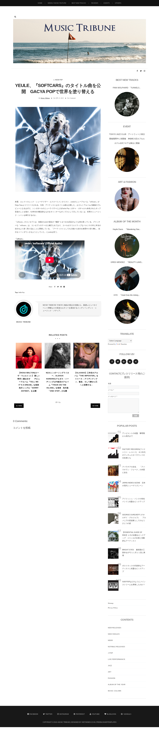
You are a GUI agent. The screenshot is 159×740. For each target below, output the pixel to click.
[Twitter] (117, 361)
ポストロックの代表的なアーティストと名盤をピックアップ (133, 568)
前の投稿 (95, 406)
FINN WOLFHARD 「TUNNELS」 (127, 88)
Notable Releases (116, 647)
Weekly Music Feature (57, 3)
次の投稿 (19, 406)
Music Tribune (45, 98)
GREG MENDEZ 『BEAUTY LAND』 (127, 262)
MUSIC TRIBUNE (64, 722)
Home (40, 3)
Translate (124, 344)
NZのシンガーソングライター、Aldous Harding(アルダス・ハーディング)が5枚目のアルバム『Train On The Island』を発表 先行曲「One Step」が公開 (57, 382)
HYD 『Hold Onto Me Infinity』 (127, 295)
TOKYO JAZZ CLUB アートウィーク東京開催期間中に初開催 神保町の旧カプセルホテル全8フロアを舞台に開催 (127, 138)
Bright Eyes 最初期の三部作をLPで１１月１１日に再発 (133, 552)
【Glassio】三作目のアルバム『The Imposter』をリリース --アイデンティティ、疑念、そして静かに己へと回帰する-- (86, 379)
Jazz (110, 665)
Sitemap (110, 603)
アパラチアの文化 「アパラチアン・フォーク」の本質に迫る (133, 469)
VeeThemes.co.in (88, 722)
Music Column (114, 691)
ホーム (58, 402)
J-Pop (110, 653)
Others (118, 3)
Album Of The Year (116, 684)
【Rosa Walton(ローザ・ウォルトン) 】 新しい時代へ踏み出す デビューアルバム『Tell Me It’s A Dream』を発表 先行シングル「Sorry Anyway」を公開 (29, 382)
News (110, 640)
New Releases (114, 628)
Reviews (94, 3)
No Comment (71, 98)
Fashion (111, 678)
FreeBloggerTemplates (106, 722)
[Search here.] (15, 16)
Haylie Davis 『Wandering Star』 (127, 229)
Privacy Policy (113, 608)
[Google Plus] (123, 361)
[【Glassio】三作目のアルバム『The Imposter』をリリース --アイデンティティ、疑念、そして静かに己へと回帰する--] (86, 355)
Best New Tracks (79, 3)
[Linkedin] (129, 361)
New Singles (114, 634)
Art (109, 672)
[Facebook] (111, 361)
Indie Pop (59, 80)
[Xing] (135, 361)
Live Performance (116, 659)
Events (107, 3)
